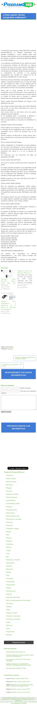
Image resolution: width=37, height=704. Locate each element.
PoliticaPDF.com (32, 702)
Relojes (8, 588)
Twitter (8, 622)
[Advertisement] (17, 35)
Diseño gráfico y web (12, 516)
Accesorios (9, 475)
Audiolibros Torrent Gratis (20, 702)
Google (8, 531)
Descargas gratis (11, 510)
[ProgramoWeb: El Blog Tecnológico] (18, 7)
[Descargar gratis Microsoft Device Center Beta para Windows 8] (8, 274)
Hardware (9, 541)
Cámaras (9, 491)
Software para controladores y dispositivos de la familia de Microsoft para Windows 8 (8, 305)
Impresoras (9, 544)
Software (9, 606)
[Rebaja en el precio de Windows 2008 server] (26, 279)
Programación (10, 584)
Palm (7, 575)
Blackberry (9, 485)
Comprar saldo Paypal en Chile (16, 668)
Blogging (9, 488)
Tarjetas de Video (11, 613)
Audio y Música (11, 478)
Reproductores (11, 591)
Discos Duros (10, 513)
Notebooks (9, 569)
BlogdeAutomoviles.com (28, 699)
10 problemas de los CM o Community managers (18, 660)
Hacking (8, 538)
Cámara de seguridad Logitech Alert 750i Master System (25, 358)
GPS (7, 535)
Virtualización (10, 631)
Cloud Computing (11, 497)
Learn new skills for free (6, 702)
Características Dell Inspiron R (15, 652)
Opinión (10, 348)
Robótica (9, 594)
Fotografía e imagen (12, 528)
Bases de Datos (11, 481)
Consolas (9, 506)
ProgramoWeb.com (7, 698)
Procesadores (10, 581)
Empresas (9, 522)
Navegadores (10, 563)
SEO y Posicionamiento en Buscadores (18, 600)
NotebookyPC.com (16, 699)
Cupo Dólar (18, 700)
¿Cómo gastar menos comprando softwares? (14, 16)
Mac (7, 556)
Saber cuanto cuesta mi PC (19, 678)
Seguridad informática (13, 597)
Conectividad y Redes (13, 503)
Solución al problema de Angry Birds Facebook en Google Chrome (19, 685)
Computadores (11, 500)
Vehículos (9, 625)
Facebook (9, 525)
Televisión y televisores (13, 616)
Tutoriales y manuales (13, 619)
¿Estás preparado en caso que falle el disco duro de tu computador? (20, 655)
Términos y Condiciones (21, 697)
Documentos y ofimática (13, 519)
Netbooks (9, 566)
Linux (8, 553)
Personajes (9, 578)
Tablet (8, 609)
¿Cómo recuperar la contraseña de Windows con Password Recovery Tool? (18, 664)
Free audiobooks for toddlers (19, 703)
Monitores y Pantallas (13, 560)
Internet (8, 547)
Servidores (9, 603)
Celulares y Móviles (12, 494)
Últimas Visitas (31, 697)
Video (8, 628)
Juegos (8, 550)
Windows (9, 634)
